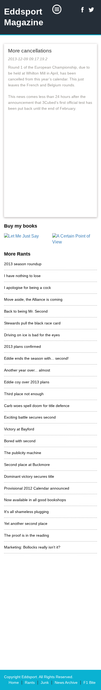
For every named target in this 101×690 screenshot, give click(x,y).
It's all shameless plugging (26, 511)
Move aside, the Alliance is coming (33, 299)
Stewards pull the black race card (32, 323)
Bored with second (20, 441)
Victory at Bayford (19, 429)
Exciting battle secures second (30, 417)
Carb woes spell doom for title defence (36, 406)
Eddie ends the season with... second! (36, 358)
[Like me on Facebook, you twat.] (82, 9)
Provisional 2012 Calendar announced (36, 488)
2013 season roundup (22, 264)
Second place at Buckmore (27, 464)
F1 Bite (89, 682)
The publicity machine (22, 453)
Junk (45, 682)
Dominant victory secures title (29, 476)
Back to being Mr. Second (26, 311)
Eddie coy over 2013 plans (26, 382)
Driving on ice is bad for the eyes (32, 335)
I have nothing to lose (22, 276)
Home (14, 682)
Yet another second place (25, 523)
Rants (30, 682)
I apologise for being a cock (27, 287)
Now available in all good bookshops (35, 500)
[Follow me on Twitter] (91, 9)
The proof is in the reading (26, 535)
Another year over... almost (27, 370)
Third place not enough (24, 394)
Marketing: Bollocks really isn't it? (32, 547)
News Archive (66, 682)
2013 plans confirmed (22, 346)
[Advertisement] (50, 169)
